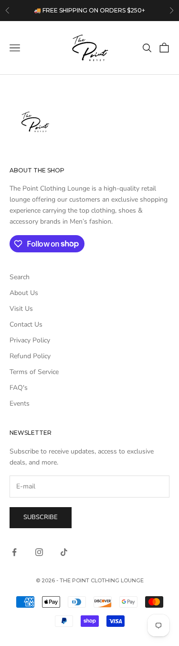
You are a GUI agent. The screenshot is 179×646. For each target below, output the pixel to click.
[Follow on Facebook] (14, 552)
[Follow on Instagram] (39, 552)
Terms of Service (34, 371)
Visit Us (21, 308)
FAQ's (19, 387)
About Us (24, 292)
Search (20, 277)
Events (20, 403)
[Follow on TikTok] (64, 552)
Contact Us (26, 324)
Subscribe (40, 517)
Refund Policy (30, 356)
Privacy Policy (30, 340)
